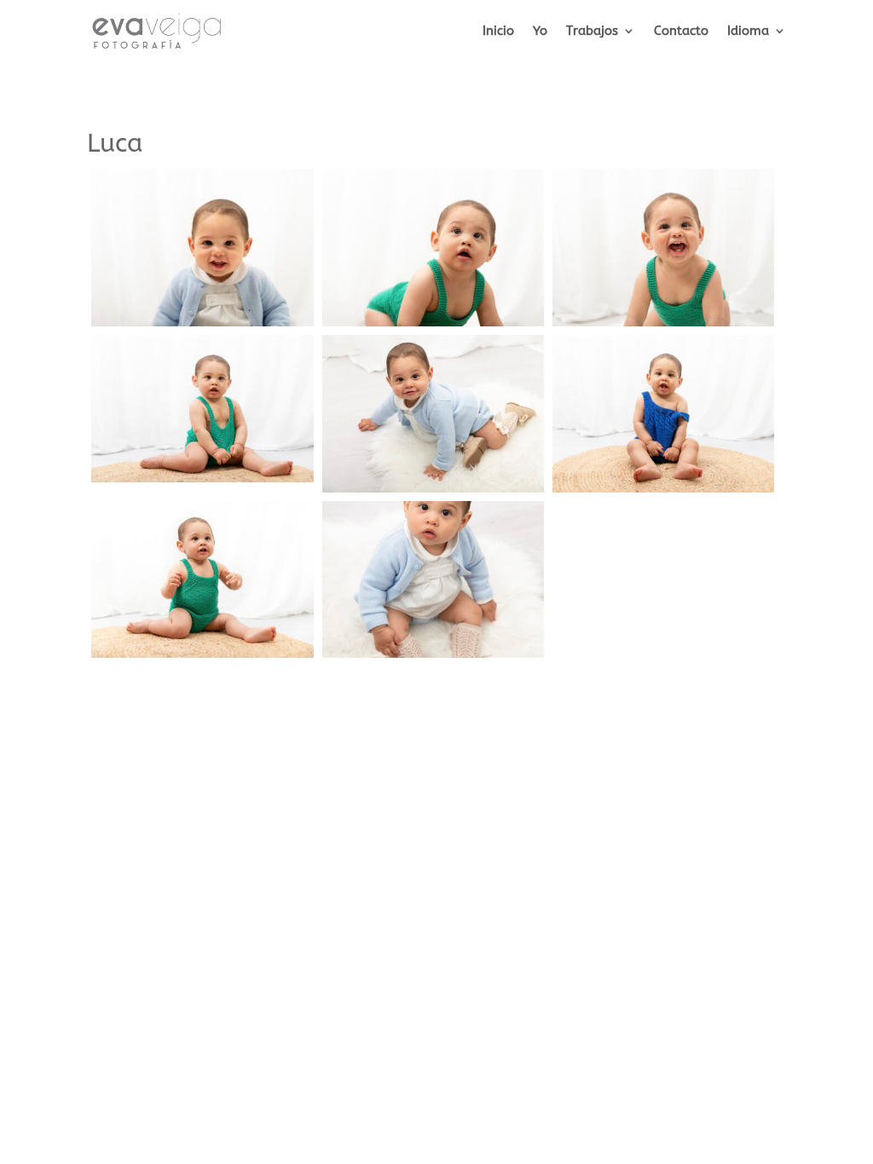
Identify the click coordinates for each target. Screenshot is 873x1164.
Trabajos (592, 31)
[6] (663, 492)
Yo (540, 31)
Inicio (498, 31)
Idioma (748, 31)
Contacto (681, 31)
